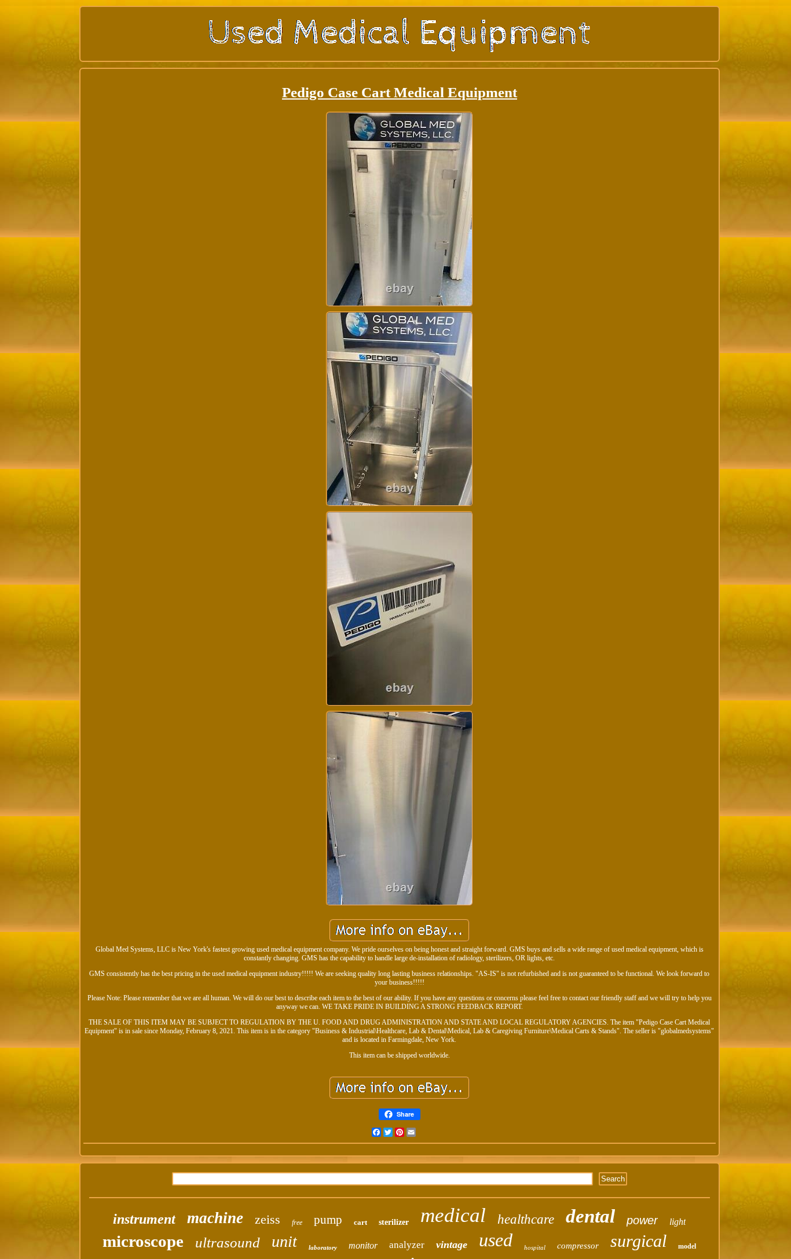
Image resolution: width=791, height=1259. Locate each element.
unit (284, 1241)
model (687, 1246)
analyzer (406, 1244)
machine (215, 1218)
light (677, 1222)
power (642, 1220)
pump (328, 1220)
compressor (578, 1245)
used (495, 1239)
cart (360, 1222)
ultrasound (227, 1242)
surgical (638, 1240)
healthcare (525, 1219)
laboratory (323, 1247)
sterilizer (394, 1222)
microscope (143, 1241)
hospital (534, 1247)
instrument (144, 1219)
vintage (451, 1244)
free (297, 1222)
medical (453, 1215)
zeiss (267, 1219)
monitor (363, 1245)
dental (590, 1216)
